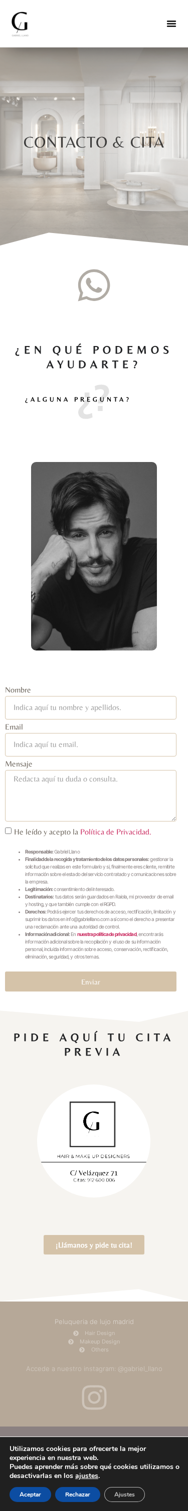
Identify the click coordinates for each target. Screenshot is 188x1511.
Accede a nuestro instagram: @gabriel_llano (94, 1368)
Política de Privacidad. (115, 831)
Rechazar (77, 1494)
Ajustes (124, 1494)
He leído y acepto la (82, 831)
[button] (171, 23)
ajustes (86, 1476)
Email (14, 727)
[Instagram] (94, 1398)
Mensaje (19, 764)
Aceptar (30, 1494)
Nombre (18, 690)
